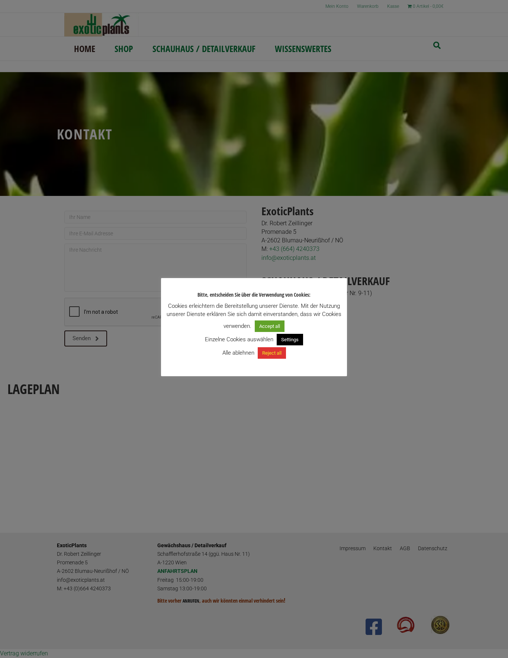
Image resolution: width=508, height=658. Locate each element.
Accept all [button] (269, 326)
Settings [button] (290, 339)
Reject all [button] (272, 353)
